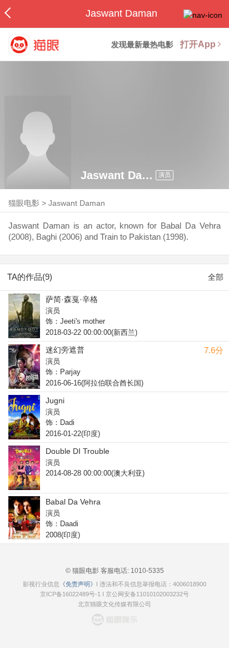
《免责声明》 (77, 584)
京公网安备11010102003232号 (147, 594)
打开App (198, 44)
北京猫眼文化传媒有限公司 (114, 604)
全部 (215, 277)
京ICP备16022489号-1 (70, 594)
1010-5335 (146, 571)
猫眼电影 (23, 203)
